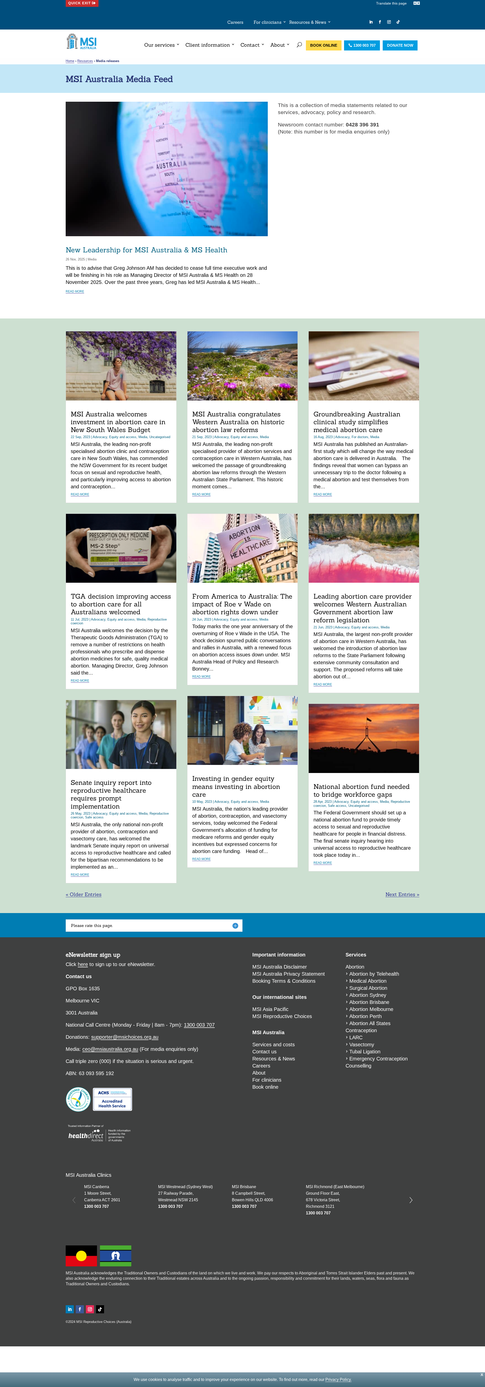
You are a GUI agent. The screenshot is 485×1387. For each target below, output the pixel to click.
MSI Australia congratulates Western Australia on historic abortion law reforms (238, 422)
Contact (250, 45)
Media (92, 259)
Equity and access (122, 437)
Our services (159, 45)
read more (75, 291)
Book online (323, 45)
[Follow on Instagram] (389, 21)
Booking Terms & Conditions (284, 981)
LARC (355, 1037)
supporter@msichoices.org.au (124, 1037)
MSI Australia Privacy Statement (288, 974)
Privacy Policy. (338, 1379)
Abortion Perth (365, 1016)
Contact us (264, 1051)
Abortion (355, 967)
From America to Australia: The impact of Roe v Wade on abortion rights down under (242, 604)
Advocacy (100, 437)
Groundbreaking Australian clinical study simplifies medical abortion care (356, 422)
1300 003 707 (364, 45)
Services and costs (273, 1044)
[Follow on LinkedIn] (370, 21)
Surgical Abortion (368, 988)
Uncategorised (159, 437)
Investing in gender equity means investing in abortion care (236, 786)
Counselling (358, 1066)
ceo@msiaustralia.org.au (110, 1049)
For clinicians (267, 22)
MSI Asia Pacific (270, 1009)
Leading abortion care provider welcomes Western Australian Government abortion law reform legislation (362, 608)
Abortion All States (370, 1023)
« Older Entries (84, 894)
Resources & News (307, 22)
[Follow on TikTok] (398, 21)
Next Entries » (402, 894)
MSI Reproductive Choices (282, 1016)
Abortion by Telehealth (374, 974)
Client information (207, 45)
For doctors (360, 437)
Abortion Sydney (367, 995)
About (277, 45)
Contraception (361, 1030)
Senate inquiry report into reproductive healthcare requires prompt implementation (111, 794)
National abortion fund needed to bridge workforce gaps (361, 790)
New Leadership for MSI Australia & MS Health (146, 249)
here (83, 964)
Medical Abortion (367, 981)
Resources (85, 61)
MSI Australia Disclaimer (279, 967)
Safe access (94, 817)
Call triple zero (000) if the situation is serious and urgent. (130, 1061)
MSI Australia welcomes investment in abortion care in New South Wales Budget (118, 422)
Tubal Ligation (364, 1051)
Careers (235, 22)
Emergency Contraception (378, 1058)
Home (70, 61)
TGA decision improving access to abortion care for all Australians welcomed (121, 604)
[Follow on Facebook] (379, 21)
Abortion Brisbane (369, 1002)
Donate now (400, 45)
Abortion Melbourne (371, 1009)
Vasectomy (361, 1044)
